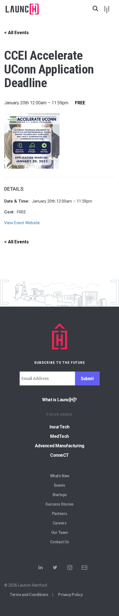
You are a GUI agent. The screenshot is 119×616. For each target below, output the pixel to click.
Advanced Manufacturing (59, 445)
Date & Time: (16, 201)
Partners (59, 513)
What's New (59, 476)
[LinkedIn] (40, 569)
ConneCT (59, 455)
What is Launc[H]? (59, 399)
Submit (87, 378)
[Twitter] (55, 569)
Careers (60, 523)
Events (59, 485)
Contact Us (59, 542)
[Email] (84, 569)
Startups (59, 495)
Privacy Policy (70, 594)
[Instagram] (70, 569)
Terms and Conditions (29, 594)
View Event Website (22, 222)
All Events (18, 32)
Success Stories (59, 504)
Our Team (59, 532)
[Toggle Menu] (106, 8)
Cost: (9, 211)
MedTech (59, 436)
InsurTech (59, 427)
